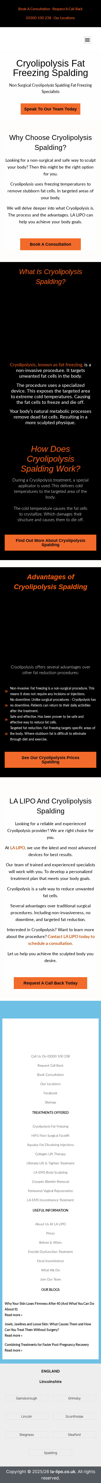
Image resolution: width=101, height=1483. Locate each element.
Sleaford (74, 1434)
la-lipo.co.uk (62, 1471)
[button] (87, 40)
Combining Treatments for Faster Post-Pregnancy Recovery (47, 1345)
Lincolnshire (50, 1381)
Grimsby (74, 1398)
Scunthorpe (74, 1416)
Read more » (13, 1315)
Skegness (26, 1434)
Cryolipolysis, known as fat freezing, (46, 365)
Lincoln (26, 1416)
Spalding (50, 1453)
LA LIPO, (18, 848)
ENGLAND (50, 1371)
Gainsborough (26, 1398)
